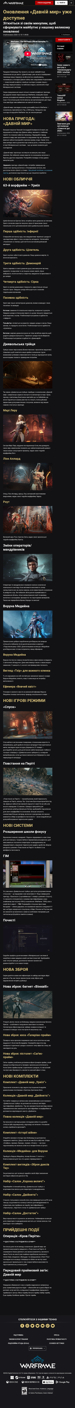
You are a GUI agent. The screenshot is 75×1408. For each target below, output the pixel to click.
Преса (56, 1335)
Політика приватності (57, 1339)
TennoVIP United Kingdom (61, 97)
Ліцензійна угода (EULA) (18, 1343)
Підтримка (18, 1335)
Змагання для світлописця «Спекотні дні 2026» (63, 127)
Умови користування (18, 1339)
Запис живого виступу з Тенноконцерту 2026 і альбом (64, 68)
